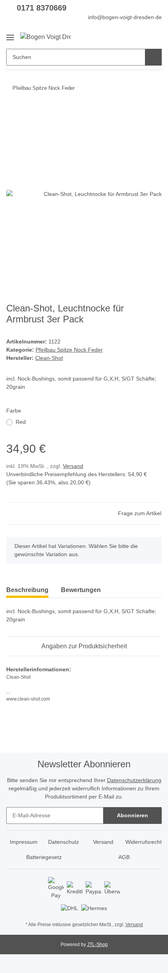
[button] (131, 36)
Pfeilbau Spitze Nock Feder (69, 350)
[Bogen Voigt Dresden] (45, 37)
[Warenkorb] (155, 36)
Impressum (24, 842)
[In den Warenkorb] (12, 112)
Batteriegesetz (44, 857)
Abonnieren (132, 815)
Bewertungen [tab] (81, 590)
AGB (124, 857)
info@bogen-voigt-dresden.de (125, 17)
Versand (73, 466)
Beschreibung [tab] (27, 590)
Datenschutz (63, 842)
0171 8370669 (41, 8)
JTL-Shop (97, 944)
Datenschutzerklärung (134, 780)
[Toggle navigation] (10, 34)
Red (21, 422)
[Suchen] (153, 57)
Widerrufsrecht (143, 842)
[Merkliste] (143, 36)
